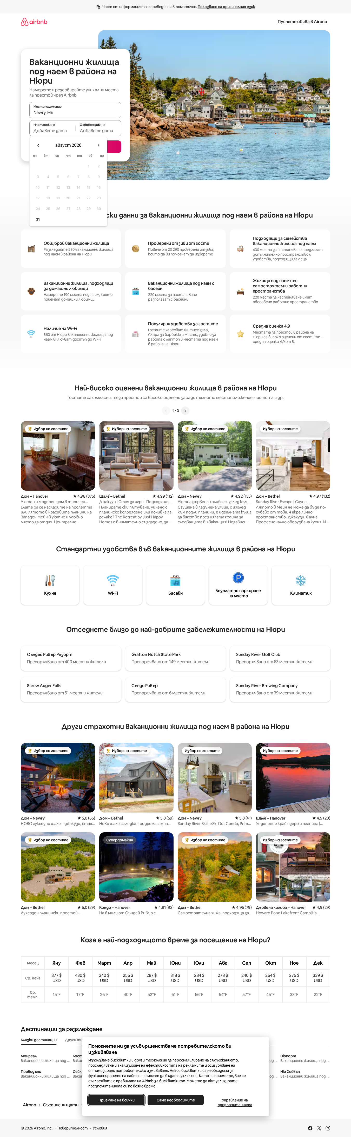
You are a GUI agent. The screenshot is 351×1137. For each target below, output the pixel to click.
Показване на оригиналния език (226, 6)
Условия (100, 1128)
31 (38, 219)
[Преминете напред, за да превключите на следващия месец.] (98, 145)
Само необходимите (175, 1100)
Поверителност (72, 1128)
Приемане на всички (116, 1100)
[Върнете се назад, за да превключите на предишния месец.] (38, 145)
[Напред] (185, 411)
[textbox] (52, 130)
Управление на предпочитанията (234, 1102)
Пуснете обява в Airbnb (302, 21)
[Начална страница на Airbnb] (34, 21)
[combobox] (75, 112)
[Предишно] (166, 411)
